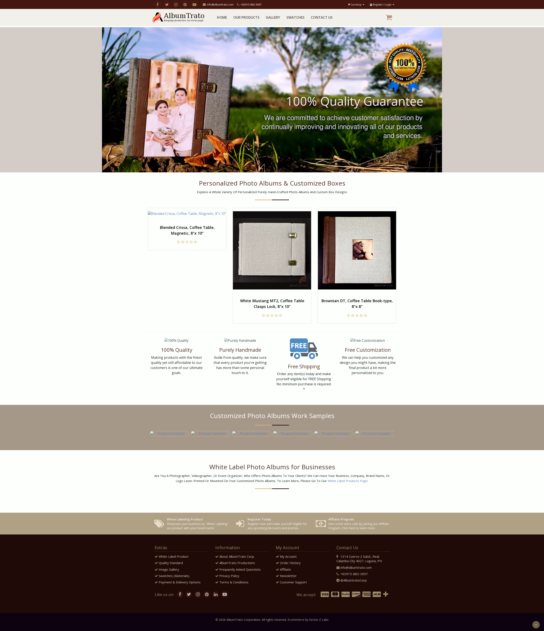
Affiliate (285, 569)
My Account (288, 556)
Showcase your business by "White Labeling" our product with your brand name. (197, 523)
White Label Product (173, 556)
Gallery (273, 17)
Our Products (246, 17)
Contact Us (322, 17)
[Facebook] (158, 4)
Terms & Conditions (233, 582)
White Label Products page (348, 481)
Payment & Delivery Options (179, 582)
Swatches (295, 17)
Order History (290, 563)
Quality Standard (170, 563)
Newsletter (288, 576)
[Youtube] (194, 4)
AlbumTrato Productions (236, 563)
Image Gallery (168, 569)
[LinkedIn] (216, 594)
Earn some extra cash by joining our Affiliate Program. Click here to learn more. (358, 523)
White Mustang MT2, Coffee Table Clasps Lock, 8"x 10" (187, 303)
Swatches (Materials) (173, 576)
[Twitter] (167, 4)
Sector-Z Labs (319, 620)
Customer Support (293, 582)
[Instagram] (176, 4)
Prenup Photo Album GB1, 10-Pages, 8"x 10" (357, 303)
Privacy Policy (228, 576)
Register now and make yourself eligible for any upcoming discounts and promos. (277, 523)
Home (222, 17)
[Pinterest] (185, 4)
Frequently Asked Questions (239, 569)
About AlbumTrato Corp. (236, 556)
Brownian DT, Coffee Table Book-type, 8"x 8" (272, 303)
